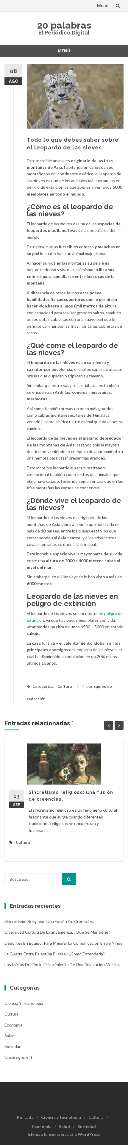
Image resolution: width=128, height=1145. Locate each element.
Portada (25, 1117)
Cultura (64, 686)
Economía (13, 1024)
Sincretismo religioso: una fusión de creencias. (49, 921)
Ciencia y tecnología (23, 1003)
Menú (103, 5)
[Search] (69, 879)
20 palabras (64, 25)
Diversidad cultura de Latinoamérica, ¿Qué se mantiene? (57, 932)
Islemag (35, 1134)
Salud (9, 1035)
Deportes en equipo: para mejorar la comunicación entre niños (63, 943)
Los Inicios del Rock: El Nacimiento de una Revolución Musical (62, 964)
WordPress (89, 1134)
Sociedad (12, 1046)
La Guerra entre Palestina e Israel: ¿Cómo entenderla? (54, 953)
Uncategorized (18, 1057)
